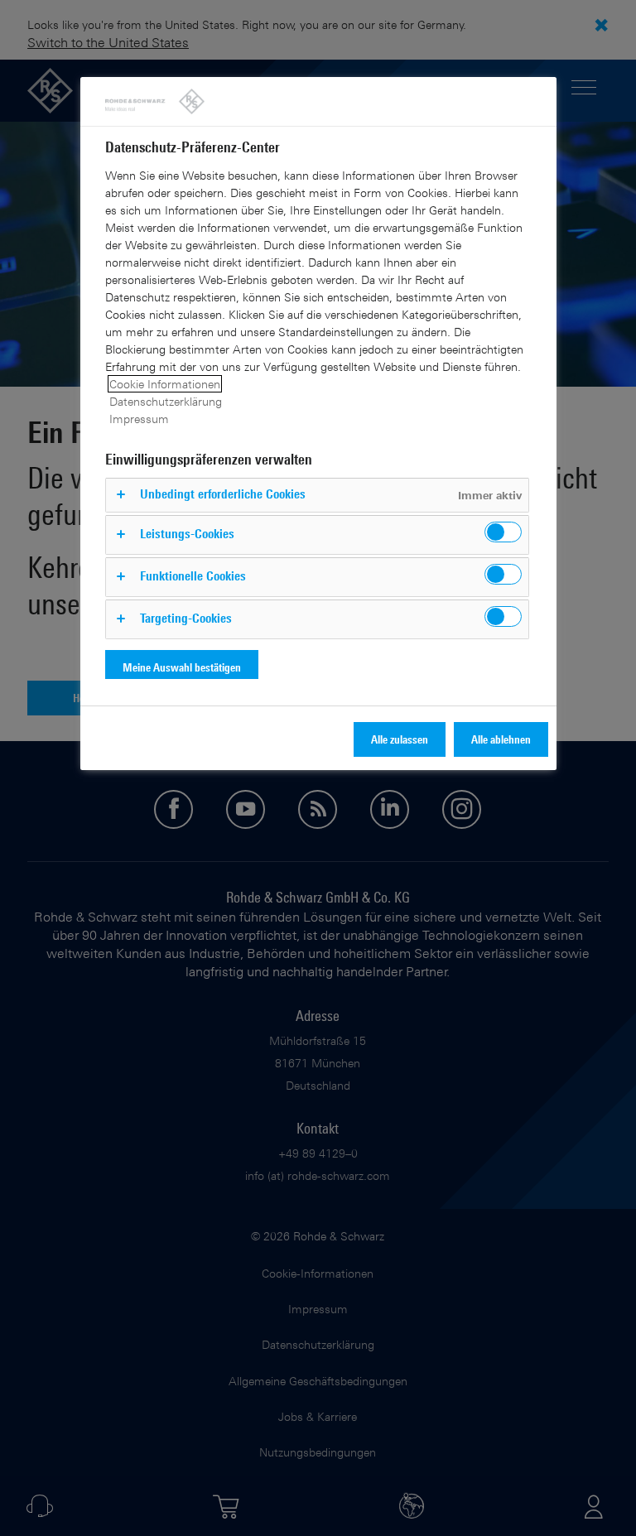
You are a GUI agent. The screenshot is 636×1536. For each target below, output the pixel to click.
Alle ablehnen (501, 739)
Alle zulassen (399, 739)
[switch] (503, 532)
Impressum (139, 419)
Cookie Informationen (164, 384)
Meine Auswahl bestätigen (182, 667)
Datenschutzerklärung (165, 401)
